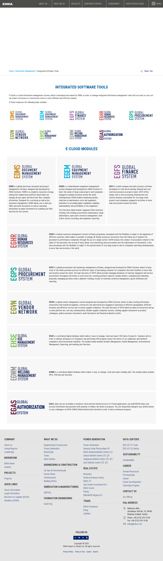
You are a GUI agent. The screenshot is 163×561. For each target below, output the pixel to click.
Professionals (129, 475)
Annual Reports (10, 448)
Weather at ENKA (11, 500)
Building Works (50, 481)
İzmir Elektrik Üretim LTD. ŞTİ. (95, 462)
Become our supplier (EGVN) (16, 497)
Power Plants (49, 474)
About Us (8, 445)
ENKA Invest (88, 488)
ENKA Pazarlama (90, 506)
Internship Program (131, 485)
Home (11, 71)
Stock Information (12, 490)
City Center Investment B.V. (95, 484)
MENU (159, 4)
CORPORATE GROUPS (93, 4)
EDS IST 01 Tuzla (130, 445)
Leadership (9, 452)
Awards (7, 467)
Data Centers (49, 459)
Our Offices (128, 497)
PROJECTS (75, 4)
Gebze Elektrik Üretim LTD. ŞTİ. (96, 455)
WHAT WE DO (59, 4)
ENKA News (9, 463)
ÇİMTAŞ (47, 492)
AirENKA (87, 513)
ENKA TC (87, 481)
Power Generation (51, 448)
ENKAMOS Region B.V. (93, 495)
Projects (8, 478)
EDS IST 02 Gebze (131, 448)
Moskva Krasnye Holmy (93, 477)
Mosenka (87, 474)
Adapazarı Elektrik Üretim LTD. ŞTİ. (98, 459)
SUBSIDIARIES (113, 4)
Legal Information (12, 493)
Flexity (86, 491)
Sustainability (128, 460)
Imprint (95, 552)
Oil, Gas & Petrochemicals (55, 470)
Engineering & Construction (55, 445)
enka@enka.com (134, 524)
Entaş (85, 510)
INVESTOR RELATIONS (135, 4)
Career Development (132, 482)
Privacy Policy (68, 552)
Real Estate (49, 452)
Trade (46, 455)
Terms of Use (80, 552)
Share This (148, 71)
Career (126, 478)
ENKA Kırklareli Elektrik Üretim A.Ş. (98, 452)
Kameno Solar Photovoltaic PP (96, 448)
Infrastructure (50, 477)
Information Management (25, 71)
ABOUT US (43, 4)
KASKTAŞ (48, 504)
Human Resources (131, 471)
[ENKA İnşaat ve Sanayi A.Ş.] (12, 4)
